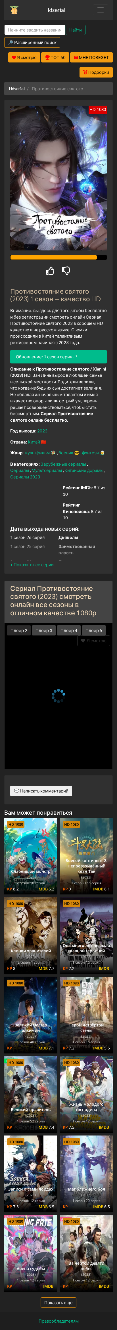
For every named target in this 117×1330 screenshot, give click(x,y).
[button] (32, 564)
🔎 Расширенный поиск (32, 42)
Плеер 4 (68, 630)
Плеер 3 (43, 630)
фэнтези (91, 452)
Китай (34, 441)
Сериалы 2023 (25, 476)
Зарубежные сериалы (64, 464)
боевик (66, 452)
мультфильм (37, 452)
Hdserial (55, 10)
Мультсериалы (47, 470)
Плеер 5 (93, 630)
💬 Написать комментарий (41, 790)
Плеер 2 (19, 630)
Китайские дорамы (84, 470)
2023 (42, 430)
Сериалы (20, 470)
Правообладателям (59, 1320)
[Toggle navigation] (100, 10)
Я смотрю (95, 640)
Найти (75, 29)
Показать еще (58, 1302)
